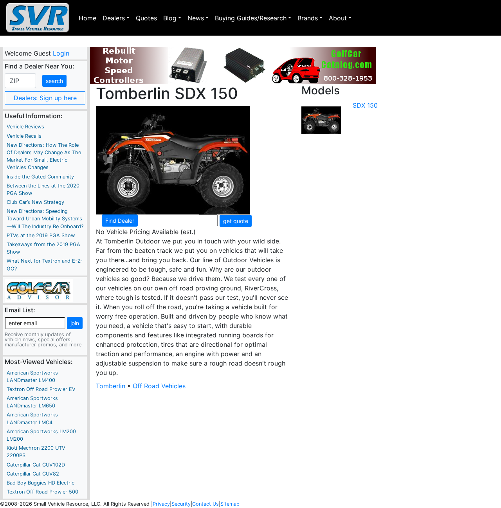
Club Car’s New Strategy (35, 202)
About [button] (338, 18)
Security (181, 504)
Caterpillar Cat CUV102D (36, 465)
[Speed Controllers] (233, 65)
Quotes (146, 18)
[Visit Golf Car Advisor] (39, 290)
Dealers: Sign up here (45, 98)
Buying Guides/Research (251, 18)
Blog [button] (170, 18)
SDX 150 (365, 105)
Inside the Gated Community (40, 177)
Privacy (161, 504)
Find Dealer (119, 220)
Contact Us (205, 504)
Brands (307, 18)
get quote (235, 221)
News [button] (195, 18)
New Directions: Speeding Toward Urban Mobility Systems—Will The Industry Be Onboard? (45, 218)
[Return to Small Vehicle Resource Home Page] (37, 17)
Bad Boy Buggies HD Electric (40, 483)
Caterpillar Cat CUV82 (33, 474)
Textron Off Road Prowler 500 (42, 492)
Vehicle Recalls (24, 136)
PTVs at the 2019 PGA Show (41, 235)
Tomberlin (110, 386)
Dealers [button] (114, 18)
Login (60, 53)
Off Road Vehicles (159, 386)
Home (87, 18)
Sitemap (230, 504)
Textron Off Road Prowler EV (41, 389)
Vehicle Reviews (25, 127)
